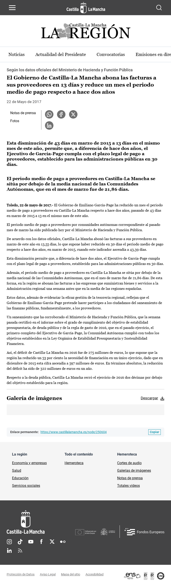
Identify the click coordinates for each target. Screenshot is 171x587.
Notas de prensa (23, 113)
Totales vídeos (128, 486)
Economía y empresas (29, 463)
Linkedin (9, 550)
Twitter (52, 541)
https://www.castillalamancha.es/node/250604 (74, 432)
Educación (20, 478)
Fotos (14, 121)
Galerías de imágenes (134, 470)
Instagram (9, 541)
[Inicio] (41, 522)
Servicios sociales (26, 486)
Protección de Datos (21, 574)
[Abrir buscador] (159, 7)
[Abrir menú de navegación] (12, 7)
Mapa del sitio (70, 574)
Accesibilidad (95, 574)
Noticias (16, 54)
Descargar (149, 398)
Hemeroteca (74, 463)
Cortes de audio (129, 463)
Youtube (30, 541)
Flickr (62, 541)
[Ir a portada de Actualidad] (85, 32)
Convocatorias (111, 54)
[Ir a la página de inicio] (86, 7)
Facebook (41, 541)
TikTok (20, 541)
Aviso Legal (48, 574)
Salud (16, 470)
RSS (20, 550)
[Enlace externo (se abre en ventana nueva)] (143, 576)
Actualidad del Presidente (60, 54)
